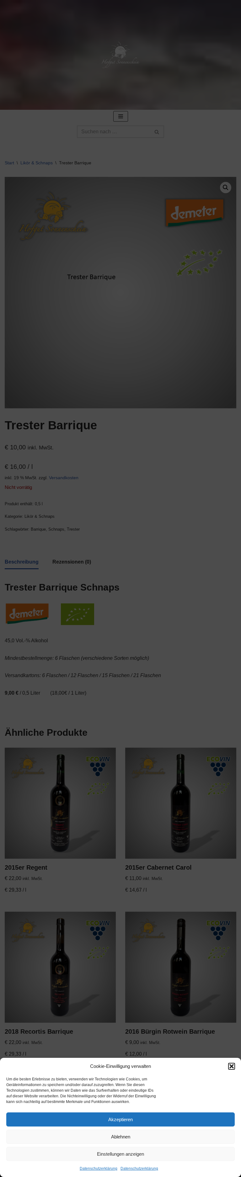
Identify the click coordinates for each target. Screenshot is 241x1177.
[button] (231, 1066)
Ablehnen (120, 1136)
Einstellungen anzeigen (120, 1154)
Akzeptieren (120, 1119)
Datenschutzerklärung (98, 1168)
